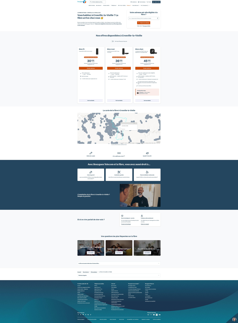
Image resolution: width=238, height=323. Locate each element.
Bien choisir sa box (115, 296)
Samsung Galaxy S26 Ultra (99, 296)
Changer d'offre (146, 26)
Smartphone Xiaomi (98, 297)
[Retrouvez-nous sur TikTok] (90, 314)
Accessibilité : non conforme (132, 319)
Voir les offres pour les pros (121, 41)
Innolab (146, 299)
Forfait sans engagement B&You (83, 287)
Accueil (79, 271)
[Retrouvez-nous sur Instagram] (85, 314)
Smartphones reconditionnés (100, 302)
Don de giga (147, 287)
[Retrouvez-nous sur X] (80, 314)
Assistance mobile (98, 309)
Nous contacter (113, 319)
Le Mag (146, 290)
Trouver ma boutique (126, 224)
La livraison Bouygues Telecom (134, 289)
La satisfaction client (132, 287)
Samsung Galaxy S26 (98, 294)
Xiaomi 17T (96, 299)
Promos (128, 5)
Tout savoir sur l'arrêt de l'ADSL (117, 294)
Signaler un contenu (146, 319)
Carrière (146, 292)
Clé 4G (78, 292)
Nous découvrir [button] (135, 5)
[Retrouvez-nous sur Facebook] (78, 314)
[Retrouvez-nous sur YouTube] (83, 314)
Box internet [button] (98, 5)
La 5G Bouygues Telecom (82, 299)
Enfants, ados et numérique (150, 289)
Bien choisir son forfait (81, 297)
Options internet (114, 290)
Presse (146, 294)
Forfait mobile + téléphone (82, 289)
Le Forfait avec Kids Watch (82, 296)
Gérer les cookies (103, 319)
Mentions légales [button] (83, 275)
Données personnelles (92, 319)
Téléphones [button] (113, 5)
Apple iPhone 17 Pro (98, 289)
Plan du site (121, 319)
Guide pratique (131, 295)
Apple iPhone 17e (97, 290)
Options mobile (80, 294)
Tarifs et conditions (157, 319)
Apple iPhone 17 (97, 287)
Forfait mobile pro (81, 290)
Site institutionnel (148, 297)
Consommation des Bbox (116, 304)
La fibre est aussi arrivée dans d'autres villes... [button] (89, 263)
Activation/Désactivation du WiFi (118, 306)
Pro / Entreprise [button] (144, 5)
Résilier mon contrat (81, 301)
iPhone (95, 285)
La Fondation (147, 296)
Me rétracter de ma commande (83, 302)
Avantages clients (131, 285)
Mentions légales (80, 319)
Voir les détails (90, 100)
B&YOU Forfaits (92, 5)
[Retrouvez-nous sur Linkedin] (88, 314)
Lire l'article (91, 252)
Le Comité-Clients (131, 297)
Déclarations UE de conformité (117, 299)
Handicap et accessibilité (150, 301)
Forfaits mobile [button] (106, 5)
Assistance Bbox (114, 297)
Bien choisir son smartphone (100, 307)
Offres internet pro (115, 292)
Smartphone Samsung (98, 292)
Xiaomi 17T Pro (97, 301)
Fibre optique (94, 271)
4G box (112, 289)
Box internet (86, 271)
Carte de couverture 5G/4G (133, 290)
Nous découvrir (148, 285)
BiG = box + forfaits (122, 5)
